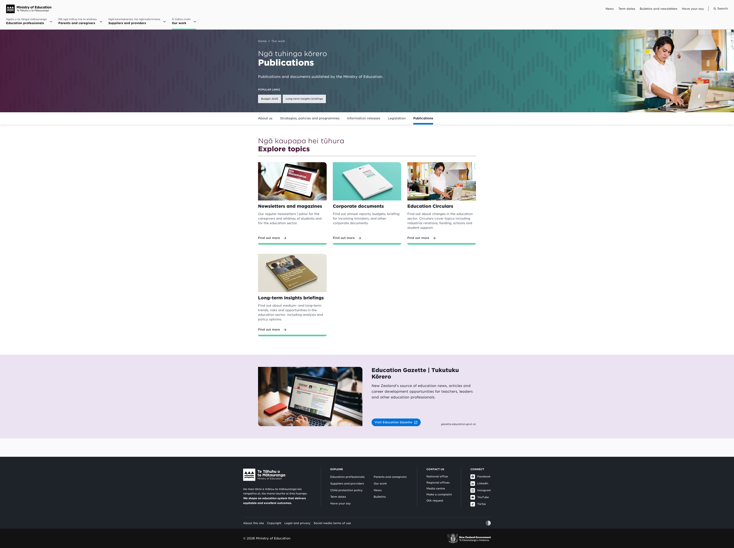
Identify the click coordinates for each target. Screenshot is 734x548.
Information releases (363, 118)
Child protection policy (346, 490)
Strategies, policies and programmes (309, 118)
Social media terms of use (332, 523)
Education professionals (347, 476)
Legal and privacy (297, 523)
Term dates (626, 9)
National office (437, 476)
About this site (253, 523)
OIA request (434, 500)
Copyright (274, 523)
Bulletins (380, 496)
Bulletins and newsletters (658, 9)
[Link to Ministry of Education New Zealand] (264, 475)
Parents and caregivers (390, 476)
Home (262, 41)
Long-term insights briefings (304, 98)
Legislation (397, 118)
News (610, 9)
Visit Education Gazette (393, 422)
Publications (423, 118)
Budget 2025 (269, 98)
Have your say (693, 9)
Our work (278, 41)
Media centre (435, 488)
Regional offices (438, 482)
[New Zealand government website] (469, 538)
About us (265, 118)
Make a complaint (439, 494)
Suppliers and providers (347, 483)
